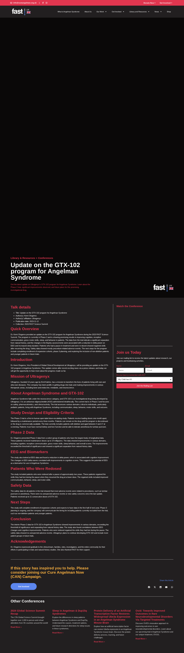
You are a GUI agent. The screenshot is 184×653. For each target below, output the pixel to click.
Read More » (16, 627)
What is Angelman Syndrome (69, 12)
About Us (87, 12)
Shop (169, 12)
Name (118, 366)
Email (147, 366)
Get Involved (116, 12)
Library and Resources (138, 12)
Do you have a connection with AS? (130, 375)
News (157, 12)
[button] (149, 587)
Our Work (100, 12)
